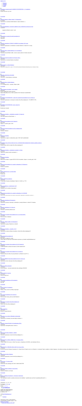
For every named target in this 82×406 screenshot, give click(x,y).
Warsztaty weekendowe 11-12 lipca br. (7, 207)
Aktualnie (5, 4)
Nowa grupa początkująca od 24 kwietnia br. (8, 280)
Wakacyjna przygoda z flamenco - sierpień (8, 332)
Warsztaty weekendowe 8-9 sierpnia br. (7, 200)
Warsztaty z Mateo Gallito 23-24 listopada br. (9, 221)
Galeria (4, 6)
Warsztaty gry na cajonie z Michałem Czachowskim (10, 316)
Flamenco (5, 3)
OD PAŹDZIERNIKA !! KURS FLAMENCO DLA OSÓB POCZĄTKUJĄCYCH (16, 26)
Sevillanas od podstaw (4, 157)
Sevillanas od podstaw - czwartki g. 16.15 (8, 228)
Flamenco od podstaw (4, 135)
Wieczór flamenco (3, 308)
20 (5, 384)
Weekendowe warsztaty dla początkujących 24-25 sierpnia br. (12, 244)
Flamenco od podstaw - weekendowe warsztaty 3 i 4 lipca (11, 150)
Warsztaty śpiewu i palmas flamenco (7, 82)
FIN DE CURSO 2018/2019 (5, 265)
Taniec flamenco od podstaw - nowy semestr (8, 89)
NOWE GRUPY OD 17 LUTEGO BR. (8, 171)
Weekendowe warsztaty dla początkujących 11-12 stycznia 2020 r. (13, 214)
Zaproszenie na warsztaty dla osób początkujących (10, 36)
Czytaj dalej (2, 16)
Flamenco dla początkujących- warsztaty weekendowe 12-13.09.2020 (13, 193)
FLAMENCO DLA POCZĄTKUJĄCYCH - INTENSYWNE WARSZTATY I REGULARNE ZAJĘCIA (21, 142)
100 (9, 384)
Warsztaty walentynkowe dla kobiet (7, 75)
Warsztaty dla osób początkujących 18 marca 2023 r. (10, 57)
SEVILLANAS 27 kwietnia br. (6, 287)
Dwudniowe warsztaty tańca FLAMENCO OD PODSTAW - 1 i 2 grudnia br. (15, 9)
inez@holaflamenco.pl (7, 394)
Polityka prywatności (4, 401)
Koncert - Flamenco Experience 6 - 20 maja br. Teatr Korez (11, 375)
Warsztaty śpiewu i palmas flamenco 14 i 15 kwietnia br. (11, 50)
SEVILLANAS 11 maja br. (5, 273)
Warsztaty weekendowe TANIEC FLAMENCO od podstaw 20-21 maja (14, 43)
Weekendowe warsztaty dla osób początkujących (9, 301)
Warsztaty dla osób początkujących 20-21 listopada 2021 (11, 128)
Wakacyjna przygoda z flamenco (6, 354)
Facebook (4, 396)
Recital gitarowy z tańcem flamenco (7, 64)
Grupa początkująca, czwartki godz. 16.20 (8, 185)
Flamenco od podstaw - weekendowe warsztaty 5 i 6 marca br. (12, 114)
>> (7, 385)
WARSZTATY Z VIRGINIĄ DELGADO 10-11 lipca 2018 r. (12, 347)
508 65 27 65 (3, 0)
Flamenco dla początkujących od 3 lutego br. (8, 121)
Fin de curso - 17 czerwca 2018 (6, 361)
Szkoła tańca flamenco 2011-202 (8, 402)
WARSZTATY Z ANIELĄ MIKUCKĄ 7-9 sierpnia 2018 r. (11, 339)
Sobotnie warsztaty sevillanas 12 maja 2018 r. (9, 368)
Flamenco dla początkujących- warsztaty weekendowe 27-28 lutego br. (13, 164)
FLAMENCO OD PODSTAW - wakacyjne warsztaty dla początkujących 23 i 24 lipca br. (17, 97)
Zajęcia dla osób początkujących (6, 236)
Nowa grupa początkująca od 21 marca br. (8, 294)
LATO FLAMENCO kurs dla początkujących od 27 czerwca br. (12, 258)
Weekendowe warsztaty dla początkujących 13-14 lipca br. (11, 251)
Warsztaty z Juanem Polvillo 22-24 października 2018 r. (11, 323)
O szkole (4, 5)
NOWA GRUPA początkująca (6, 178)
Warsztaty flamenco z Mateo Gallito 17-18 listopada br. (10, 19)
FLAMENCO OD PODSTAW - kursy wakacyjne (10, 104)
